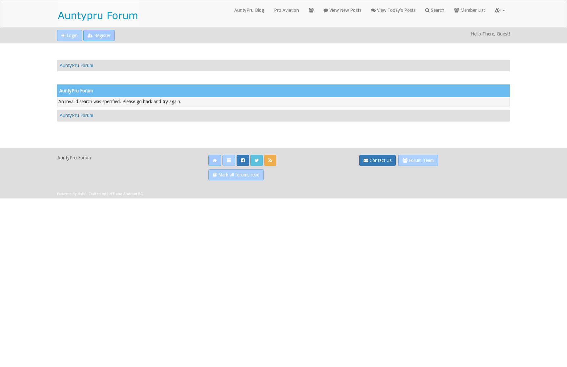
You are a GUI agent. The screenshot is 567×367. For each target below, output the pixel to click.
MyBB (82, 194)
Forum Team (421, 160)
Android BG (133, 194)
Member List (472, 10)
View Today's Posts (395, 10)
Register (102, 35)
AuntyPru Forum (76, 65)
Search (437, 10)
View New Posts (344, 10)
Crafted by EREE (102, 194)
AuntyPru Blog (249, 10)
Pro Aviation (286, 10)
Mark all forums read (238, 174)
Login (71, 35)
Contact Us (379, 160)
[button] (500, 10)
